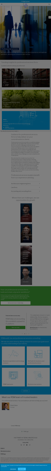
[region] (25, 467)
